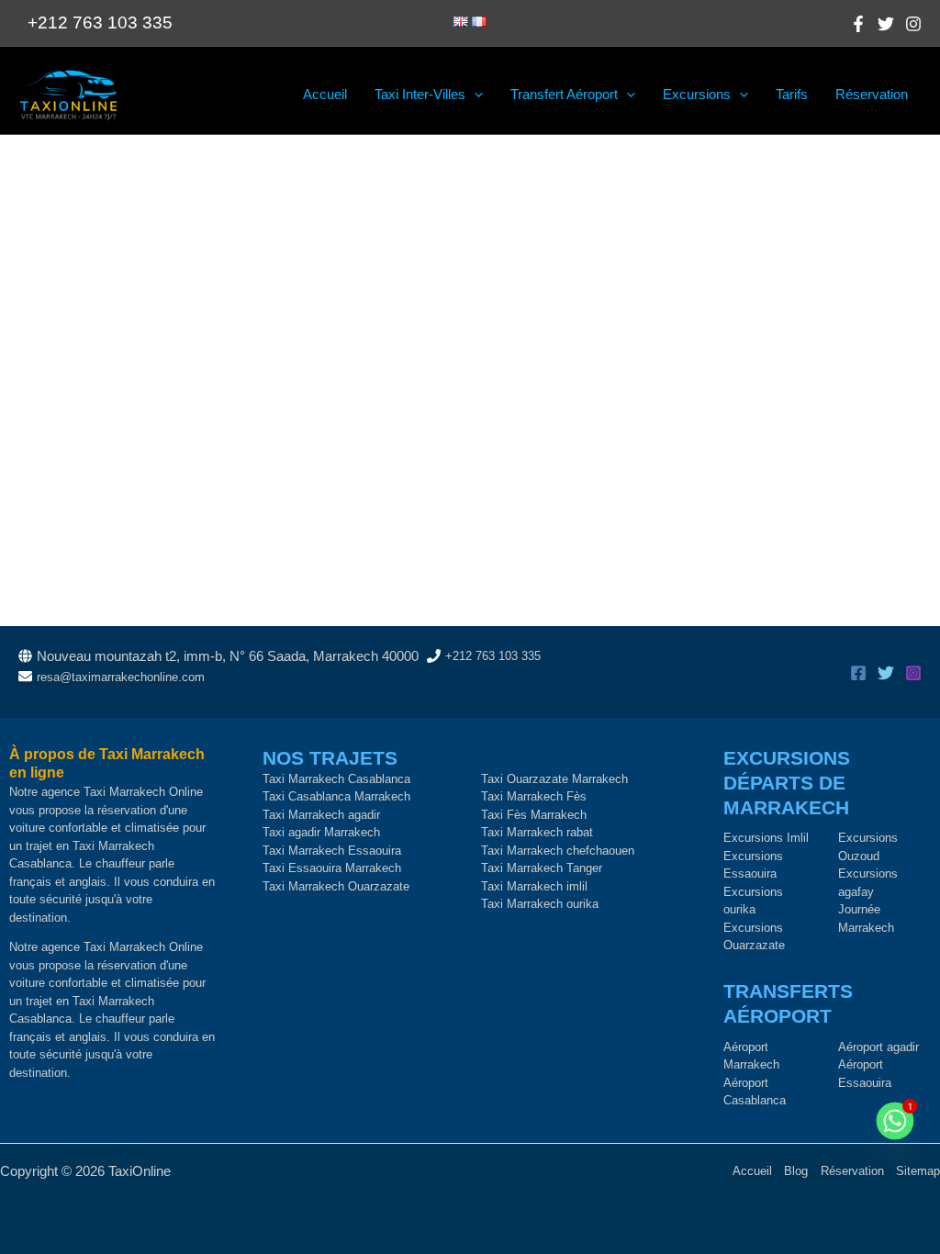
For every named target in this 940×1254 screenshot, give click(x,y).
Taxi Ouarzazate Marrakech (554, 779)
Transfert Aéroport (564, 94)
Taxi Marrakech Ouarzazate (336, 886)
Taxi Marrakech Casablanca (336, 779)
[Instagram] (913, 24)
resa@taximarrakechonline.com (121, 677)
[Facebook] (858, 24)
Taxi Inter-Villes (420, 94)
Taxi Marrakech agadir (321, 815)
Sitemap (918, 1171)
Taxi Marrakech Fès (534, 796)
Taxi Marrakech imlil (534, 886)
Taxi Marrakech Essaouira (332, 850)
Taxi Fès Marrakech (534, 815)
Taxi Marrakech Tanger (541, 868)
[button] (474, 94)
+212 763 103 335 (493, 656)
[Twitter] (886, 24)
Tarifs (792, 94)
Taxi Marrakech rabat (537, 832)
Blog (796, 1171)
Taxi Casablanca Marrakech (336, 796)
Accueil (325, 94)
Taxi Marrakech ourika (540, 904)
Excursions (697, 94)
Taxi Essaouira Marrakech (332, 868)
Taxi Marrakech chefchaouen (557, 850)
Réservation (871, 94)
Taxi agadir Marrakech (321, 832)
